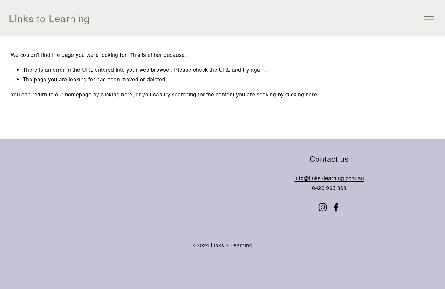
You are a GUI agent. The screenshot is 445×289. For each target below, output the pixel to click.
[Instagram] (322, 207)
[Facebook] (336, 207)
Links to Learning (49, 18)
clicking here (117, 94)
